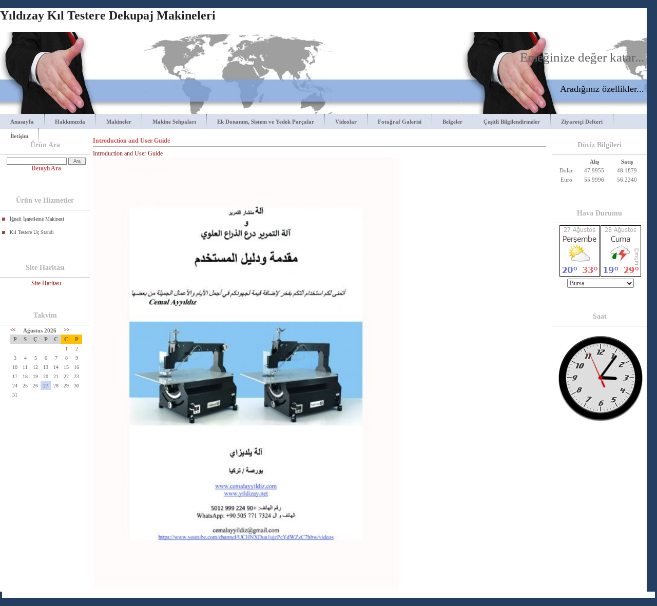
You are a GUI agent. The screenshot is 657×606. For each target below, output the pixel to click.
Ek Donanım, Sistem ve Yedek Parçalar (265, 122)
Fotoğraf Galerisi (399, 122)
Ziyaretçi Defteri (582, 122)
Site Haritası (46, 283)
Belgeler (452, 122)
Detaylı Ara (46, 168)
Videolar (346, 122)
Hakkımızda (70, 122)
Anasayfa (22, 122)
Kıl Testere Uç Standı (32, 232)
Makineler (118, 122)
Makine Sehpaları (174, 122)
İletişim (19, 136)
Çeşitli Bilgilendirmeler (512, 122)
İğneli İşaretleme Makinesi (37, 219)
